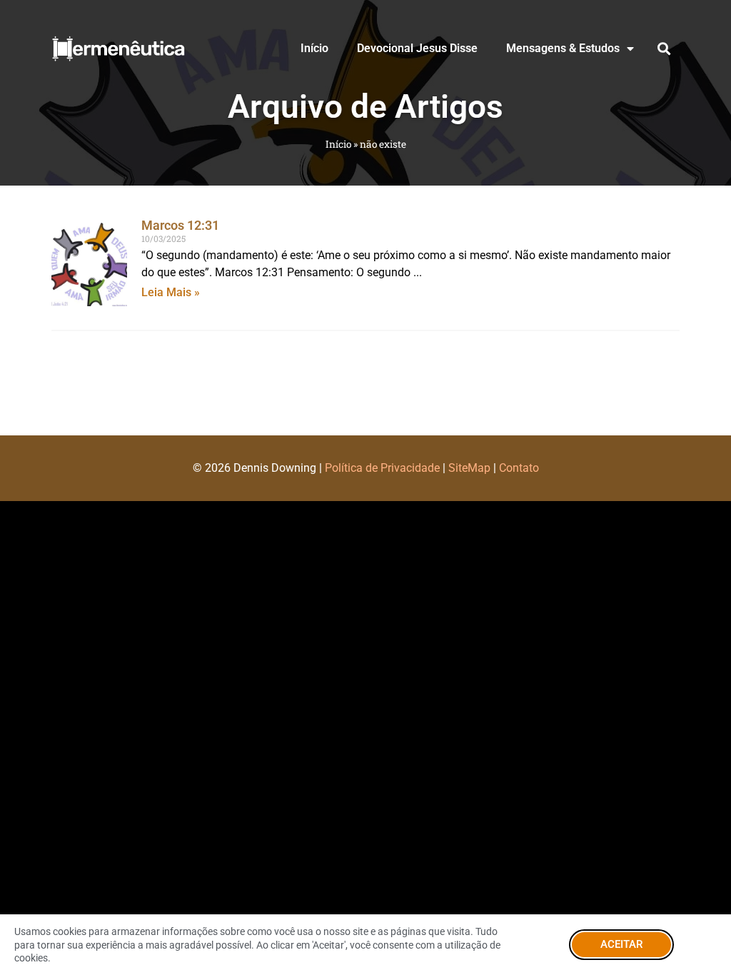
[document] (365, 487)
